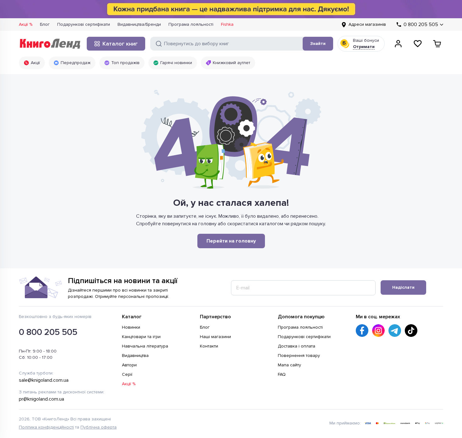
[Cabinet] (398, 44)
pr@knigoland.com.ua (41, 399)
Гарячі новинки (176, 62)
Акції (35, 62)
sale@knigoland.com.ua (44, 380)
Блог (45, 24)
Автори (129, 365)
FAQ (282, 374)
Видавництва (135, 355)
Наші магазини (215, 336)
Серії (127, 374)
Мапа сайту (289, 365)
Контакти (209, 346)
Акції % (25, 24)
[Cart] (437, 44)
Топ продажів (125, 62)
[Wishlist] (418, 44)
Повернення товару (299, 355)
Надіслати (403, 287)
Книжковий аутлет (231, 62)
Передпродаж (76, 62)
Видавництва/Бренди (139, 24)
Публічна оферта (98, 427)
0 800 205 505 (48, 332)
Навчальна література (145, 346)
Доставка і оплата (296, 346)
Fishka (227, 24)
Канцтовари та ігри (141, 336)
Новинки (131, 327)
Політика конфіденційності (46, 427)
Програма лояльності (190, 24)
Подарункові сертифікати (83, 24)
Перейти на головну (231, 241)
